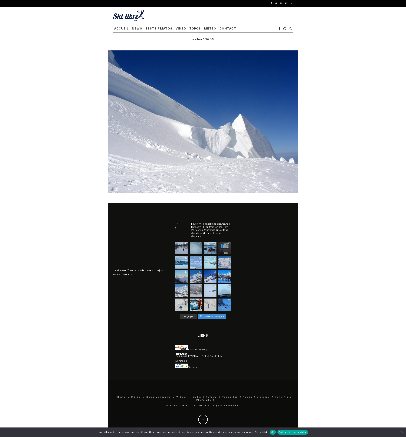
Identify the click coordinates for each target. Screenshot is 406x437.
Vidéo (181, 28)
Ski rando (180, 361)
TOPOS (195, 28)
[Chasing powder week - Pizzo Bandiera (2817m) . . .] (224, 276)
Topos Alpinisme (256, 397)
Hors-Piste (283, 397)
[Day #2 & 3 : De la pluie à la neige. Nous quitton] (224, 248)
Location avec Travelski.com (127, 270)
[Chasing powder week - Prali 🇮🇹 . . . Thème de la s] (196, 305)
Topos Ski (230, 397)
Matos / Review (205, 397)
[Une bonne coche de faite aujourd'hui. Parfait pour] (224, 305)
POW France (194, 356)
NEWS (137, 28)
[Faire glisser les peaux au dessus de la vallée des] (210, 262)
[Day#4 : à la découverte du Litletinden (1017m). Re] (196, 248)
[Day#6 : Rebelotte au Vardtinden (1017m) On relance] (181, 248)
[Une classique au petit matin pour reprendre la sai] (181, 276)
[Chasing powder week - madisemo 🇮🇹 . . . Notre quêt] (181, 305)
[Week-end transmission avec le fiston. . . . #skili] (196, 262)
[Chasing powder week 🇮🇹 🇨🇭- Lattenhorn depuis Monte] (210, 290)
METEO (210, 28)
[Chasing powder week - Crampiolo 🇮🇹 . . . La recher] (196, 290)
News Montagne (158, 397)
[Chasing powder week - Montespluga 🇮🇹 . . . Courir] (224, 290)
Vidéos (181, 397)
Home (121, 397)
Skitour (191, 367)
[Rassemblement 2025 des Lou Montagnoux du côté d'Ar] (210, 276)
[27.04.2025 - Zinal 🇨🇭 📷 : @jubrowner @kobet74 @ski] (196, 276)
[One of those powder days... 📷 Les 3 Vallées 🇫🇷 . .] (224, 262)
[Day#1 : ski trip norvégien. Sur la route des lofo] (181, 262)
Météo (136, 397)
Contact (227, 28)
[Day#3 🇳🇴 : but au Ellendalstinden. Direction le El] (210, 248)
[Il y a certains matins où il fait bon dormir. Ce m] (210, 305)
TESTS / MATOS (158, 28)
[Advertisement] (235, 15)
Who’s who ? (205, 400)
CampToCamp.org (197, 349)
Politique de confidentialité (293, 432)
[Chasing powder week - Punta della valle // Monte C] (181, 290)
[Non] (402, 432)
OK (272, 432)
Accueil (121, 28)
